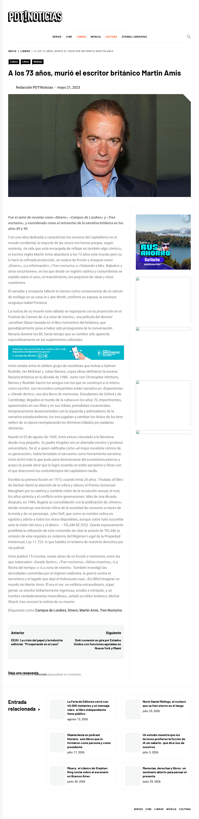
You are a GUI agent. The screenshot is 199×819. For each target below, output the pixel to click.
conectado (41, 674)
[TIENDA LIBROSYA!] (134, 36)
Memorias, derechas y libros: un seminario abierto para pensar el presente (165, 772)
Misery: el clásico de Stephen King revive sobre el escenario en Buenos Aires (87, 772)
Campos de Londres (50, 610)
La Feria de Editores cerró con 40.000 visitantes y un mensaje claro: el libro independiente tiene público (88, 707)
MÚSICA (96, 36)
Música (171, 809)
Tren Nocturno (111, 610)
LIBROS (81, 36)
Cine (69, 36)
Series (138, 809)
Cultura (111, 36)
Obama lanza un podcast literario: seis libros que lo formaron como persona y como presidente (89, 741)
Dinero (73, 610)
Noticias (38, 61)
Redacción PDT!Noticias (34, 87)
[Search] (189, 36)
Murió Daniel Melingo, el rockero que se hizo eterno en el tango (164, 703)
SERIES (56, 36)
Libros (25, 61)
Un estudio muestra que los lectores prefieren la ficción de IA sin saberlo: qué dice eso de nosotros (164, 741)
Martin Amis (88, 610)
